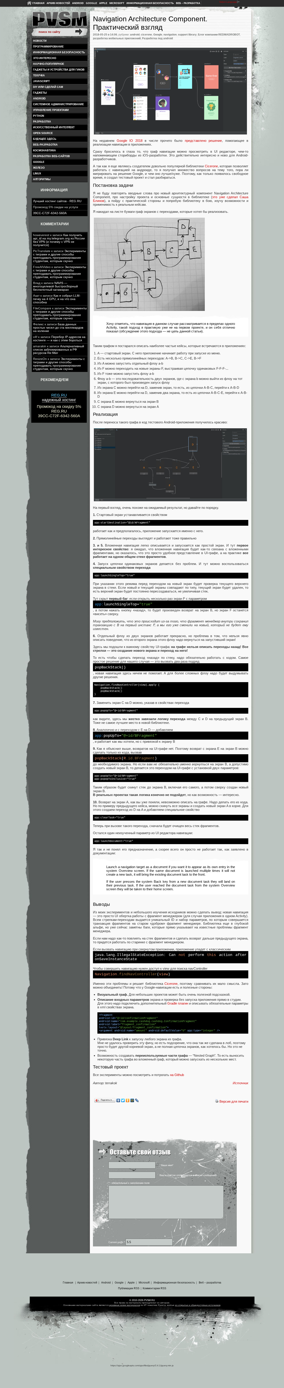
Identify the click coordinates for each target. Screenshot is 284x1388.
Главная (38, 3)
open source (43, 133)
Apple (103, 3)
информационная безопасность (59, 52)
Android (78, 3)
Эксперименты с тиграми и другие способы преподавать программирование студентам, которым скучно (59, 256)
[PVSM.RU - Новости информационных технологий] (59, 21)
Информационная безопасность (150, 3)
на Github (177, 1075)
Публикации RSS (128, 1288)
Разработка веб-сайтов (51, 156)
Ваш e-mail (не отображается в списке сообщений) (188, 1175)
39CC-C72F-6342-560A (50, 213)
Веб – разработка (188, 3)
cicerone (146, 34)
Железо (39, 167)
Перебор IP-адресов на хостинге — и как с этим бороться (59, 338)
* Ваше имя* (166, 1165)
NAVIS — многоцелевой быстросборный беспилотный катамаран (55, 286)
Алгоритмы (42, 179)
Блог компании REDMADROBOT (219, 34)
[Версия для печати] (217, 1101)
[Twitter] (123, 1100)
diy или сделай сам (48, 87)
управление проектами (51, 110)
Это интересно (44, 58)
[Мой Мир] (132, 1100)
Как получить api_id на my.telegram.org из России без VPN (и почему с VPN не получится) (59, 240)
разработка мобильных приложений (117, 38)
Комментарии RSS (154, 1288)
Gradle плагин (177, 1003)
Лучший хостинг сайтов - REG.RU (57, 201)
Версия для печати (233, 1101)
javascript (41, 81)
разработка (42, 121)
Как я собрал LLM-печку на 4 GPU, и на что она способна (57, 299)
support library (187, 34)
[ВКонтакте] (118, 1100)
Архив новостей (58, 3)
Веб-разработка (45, 144)
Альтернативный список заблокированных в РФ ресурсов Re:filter (58, 350)
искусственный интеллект (54, 127)
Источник (240, 1083)
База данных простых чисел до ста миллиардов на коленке (58, 328)
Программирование (48, 46)
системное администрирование (58, 104)
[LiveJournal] (137, 1100)
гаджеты (40, 92)
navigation (170, 34)
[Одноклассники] (127, 1100)
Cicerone (211, 166)
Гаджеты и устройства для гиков (59, 69)
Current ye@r (116, 1242)
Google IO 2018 (129, 140)
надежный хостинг (59, 397)
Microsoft (116, 3)
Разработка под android (157, 38)
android (39, 98)
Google (91, 3)
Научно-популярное (48, 63)
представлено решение (203, 140)
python (38, 115)
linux (37, 173)
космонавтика (44, 150)
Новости (40, 40)
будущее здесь (44, 138)
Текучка (39, 75)
